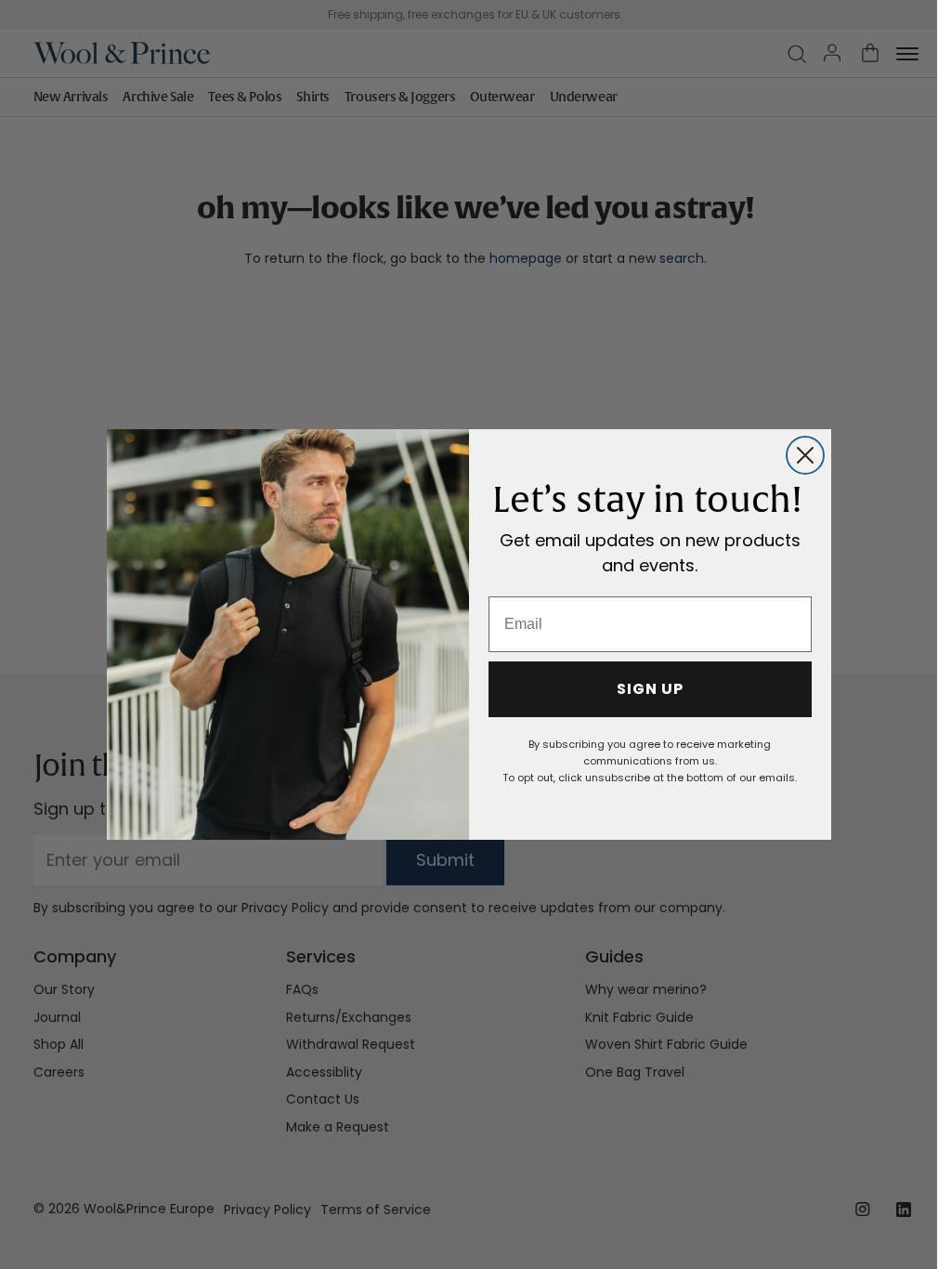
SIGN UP (650, 689)
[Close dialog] (805, 455)
